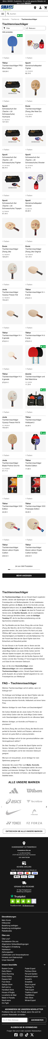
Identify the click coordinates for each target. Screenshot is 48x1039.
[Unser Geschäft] (35, 8)
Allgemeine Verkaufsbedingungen (15, 944)
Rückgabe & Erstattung (11, 946)
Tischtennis (15, 19)
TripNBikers (29, 995)
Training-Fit (29, 987)
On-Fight (5, 1003)
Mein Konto (6, 920)
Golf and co (6, 987)
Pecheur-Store (30, 971)
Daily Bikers (6, 971)
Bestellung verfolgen (10, 925)
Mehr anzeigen (24, 575)
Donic (27, 106)
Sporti (27, 63)
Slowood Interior (31, 976)
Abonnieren (37, 1020)
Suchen (13, 13)
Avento (28, 374)
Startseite (5, 19)
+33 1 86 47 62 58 (24, 857)
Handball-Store (8, 989)
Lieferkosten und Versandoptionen (15, 954)
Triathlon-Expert (31, 992)
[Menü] (2, 13)
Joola (4, 289)
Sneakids (28, 981)
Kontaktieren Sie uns (24, 850)
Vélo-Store (29, 997)
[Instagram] (21, 1035)
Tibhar (5, 63)
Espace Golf (6, 979)
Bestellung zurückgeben (24, 891)
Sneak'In (28, 979)
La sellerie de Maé (9, 995)
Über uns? (6, 938)
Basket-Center (7, 968)
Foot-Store (6, 981)
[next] (46, 806)
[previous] (1, 806)
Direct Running (8, 973)
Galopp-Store (7, 984)
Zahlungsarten (7, 952)
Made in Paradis (8, 997)
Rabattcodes (7, 930)
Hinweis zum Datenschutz (12, 957)
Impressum (6, 949)
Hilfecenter (6, 923)
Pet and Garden (31, 973)
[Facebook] (16, 1035)
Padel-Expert (30, 968)
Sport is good (30, 984)
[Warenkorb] (46, 8)
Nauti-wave (6, 1000)
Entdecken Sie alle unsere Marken (24, 831)
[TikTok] (26, 1035)
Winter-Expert (30, 1000)
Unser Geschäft (8, 960)
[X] (32, 1035)
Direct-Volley (7, 976)
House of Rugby (8, 992)
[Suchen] (8, 13)
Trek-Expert (29, 989)
